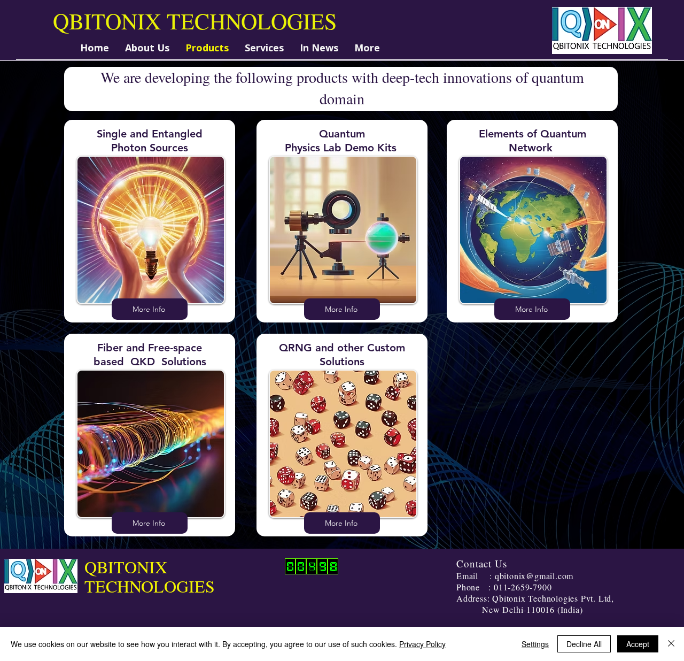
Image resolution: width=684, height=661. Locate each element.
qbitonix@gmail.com (534, 575)
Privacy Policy (422, 644)
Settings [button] (535, 644)
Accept (637, 644)
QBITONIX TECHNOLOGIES (195, 21)
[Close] (671, 643)
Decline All (584, 644)
